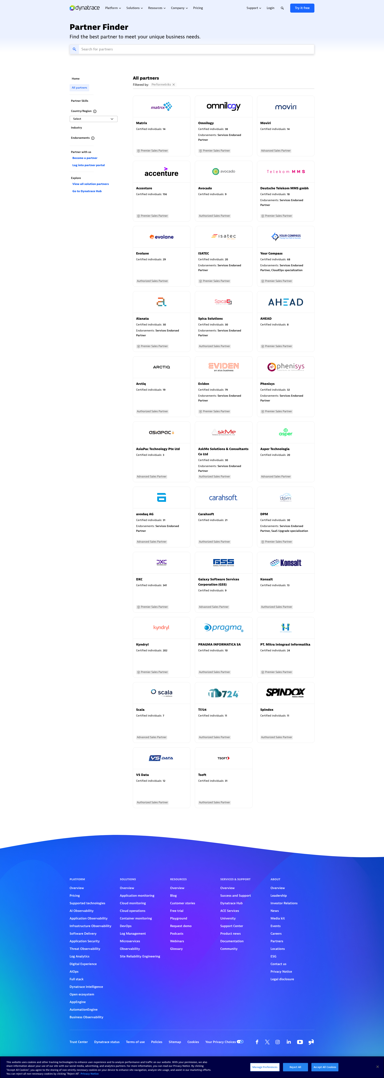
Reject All (295, 1067)
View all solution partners (90, 184)
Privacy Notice (90, 1074)
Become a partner (84, 158)
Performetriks (161, 85)
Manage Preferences (264, 1067)
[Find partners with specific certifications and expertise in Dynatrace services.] (93, 138)
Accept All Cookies (325, 1067)
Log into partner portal (88, 165)
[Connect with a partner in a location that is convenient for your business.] (95, 111)
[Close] (377, 1066)
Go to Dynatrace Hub (87, 191)
